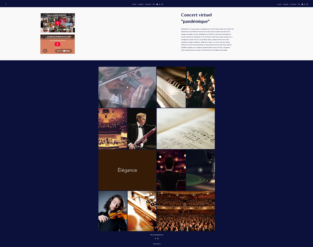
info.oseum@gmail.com (156, 234)
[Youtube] (157, 4)
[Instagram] (162, 4)
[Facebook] (159, 4)
